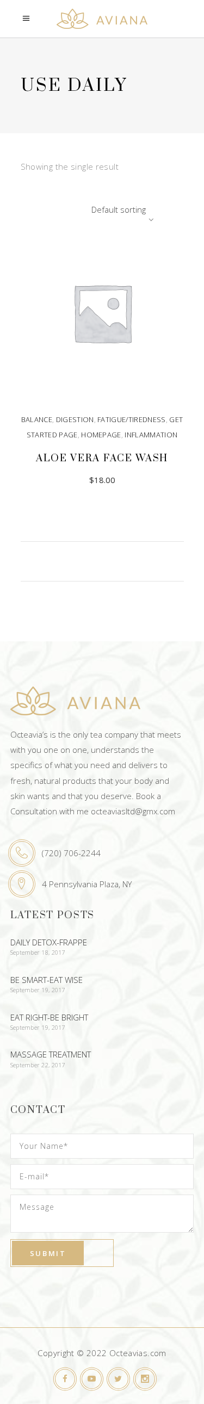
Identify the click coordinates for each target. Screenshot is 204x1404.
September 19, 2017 (37, 990)
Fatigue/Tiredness (131, 419)
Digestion (75, 419)
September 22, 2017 (37, 1065)
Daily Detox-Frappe (48, 942)
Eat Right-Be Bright (49, 1017)
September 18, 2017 (37, 952)
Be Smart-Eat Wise (46, 979)
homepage (101, 435)
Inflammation (151, 435)
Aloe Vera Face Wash (102, 458)
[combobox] (89, 209)
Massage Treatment (50, 1054)
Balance (36, 419)
